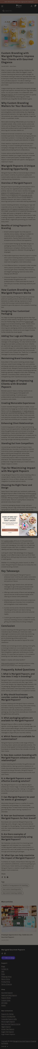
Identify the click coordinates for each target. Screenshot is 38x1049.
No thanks (10, 532)
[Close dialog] (36, 514)
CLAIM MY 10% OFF (10, 530)
